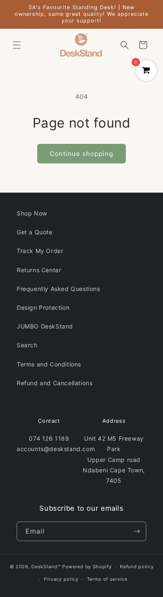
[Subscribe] (136, 531)
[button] (17, 45)
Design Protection (43, 307)
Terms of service (107, 579)
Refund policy (136, 566)
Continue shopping (81, 154)
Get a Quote (35, 232)
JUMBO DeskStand (45, 326)
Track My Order (40, 250)
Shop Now (32, 213)
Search (27, 345)
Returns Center (39, 269)
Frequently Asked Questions (58, 288)
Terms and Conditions (49, 364)
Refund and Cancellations (54, 382)
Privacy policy (61, 579)
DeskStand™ (46, 566)
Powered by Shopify (87, 566)
